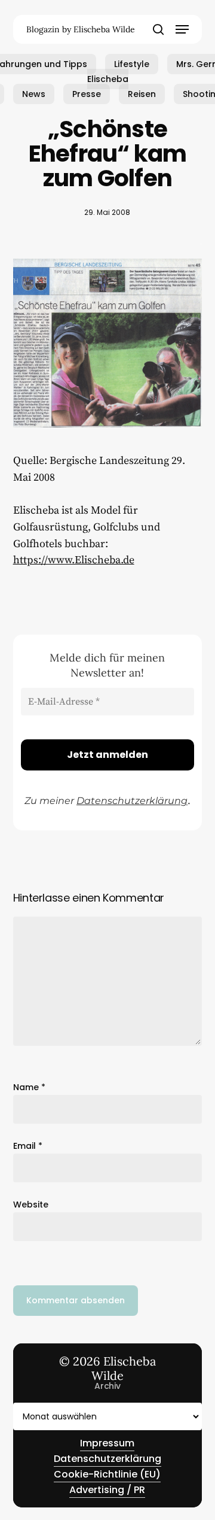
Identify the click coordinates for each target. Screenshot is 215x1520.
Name (29, 1087)
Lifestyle (131, 64)
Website (30, 1204)
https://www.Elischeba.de (73, 560)
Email (27, 1146)
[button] (182, 29)
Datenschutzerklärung (132, 800)
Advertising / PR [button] (107, 1490)
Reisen (142, 94)
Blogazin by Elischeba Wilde (80, 29)
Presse (86, 94)
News (33, 94)
